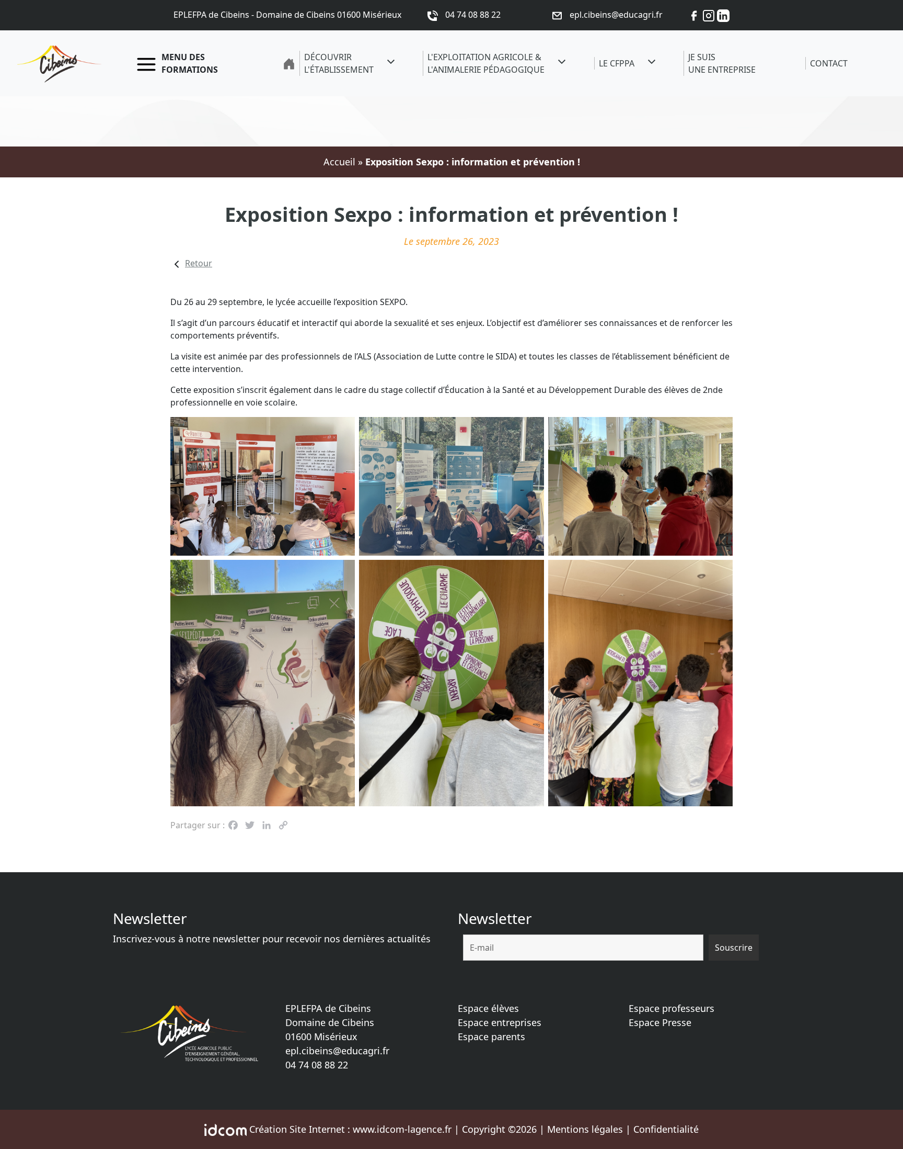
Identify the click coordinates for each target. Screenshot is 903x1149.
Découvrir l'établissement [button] (339, 63)
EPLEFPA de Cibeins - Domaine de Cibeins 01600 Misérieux (287, 14)
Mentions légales (585, 1129)
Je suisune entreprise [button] (722, 63)
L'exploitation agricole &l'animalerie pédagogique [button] (486, 63)
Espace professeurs (671, 1008)
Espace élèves (488, 1008)
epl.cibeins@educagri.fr (337, 1050)
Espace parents (491, 1036)
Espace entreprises (499, 1022)
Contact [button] (829, 63)
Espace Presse (660, 1022)
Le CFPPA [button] (616, 63)
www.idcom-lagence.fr (402, 1129)
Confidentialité (666, 1129)
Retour (198, 263)
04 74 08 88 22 (316, 1064)
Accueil (339, 161)
